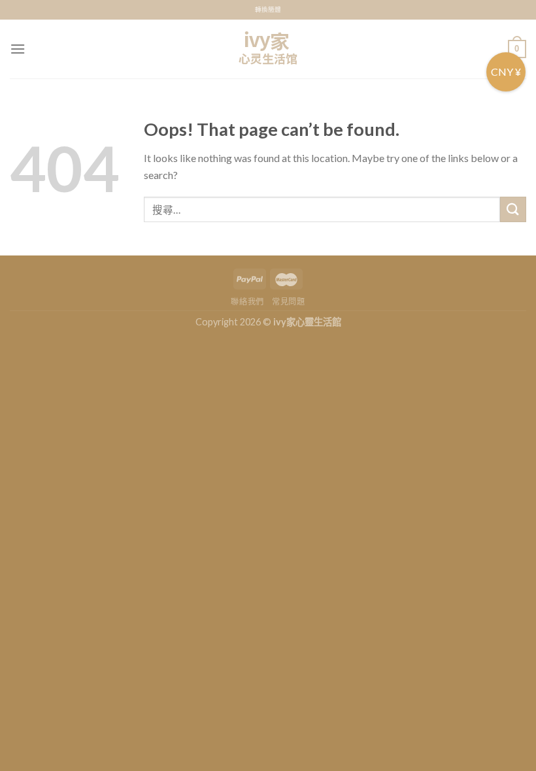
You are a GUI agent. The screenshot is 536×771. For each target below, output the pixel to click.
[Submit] (513, 209)
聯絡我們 (247, 301)
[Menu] (17, 49)
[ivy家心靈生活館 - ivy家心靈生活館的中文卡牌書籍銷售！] (268, 49)
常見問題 (288, 301)
